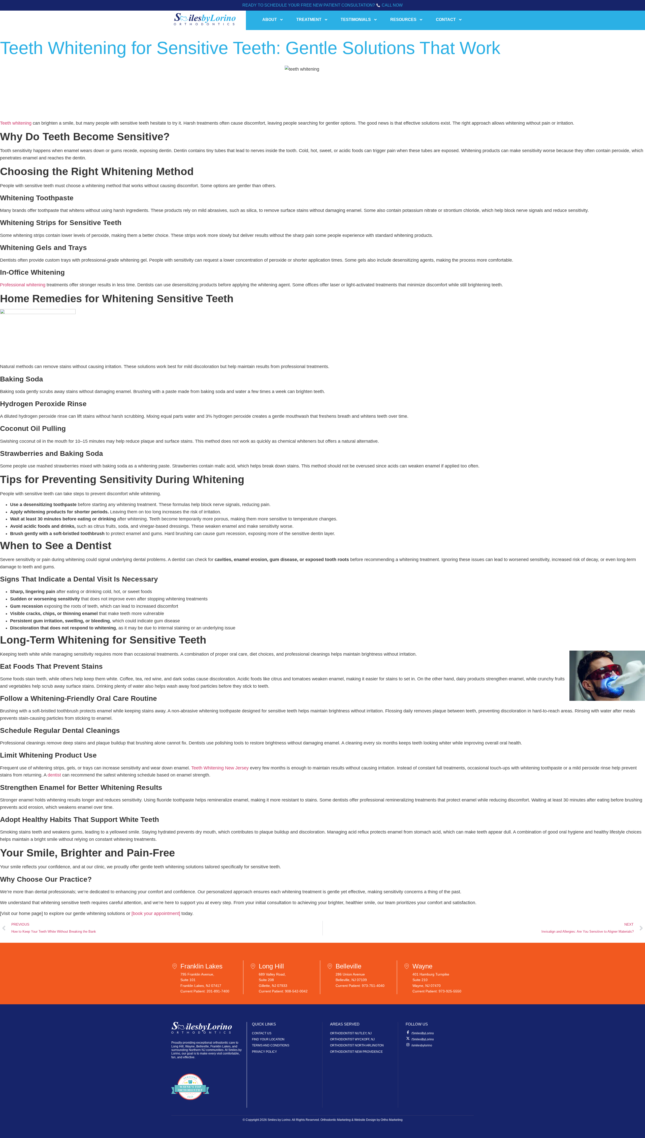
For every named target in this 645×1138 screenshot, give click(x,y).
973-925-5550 (450, 991)
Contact (446, 19)
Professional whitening (22, 284)
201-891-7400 (218, 991)
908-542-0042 (296, 991)
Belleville (348, 966)
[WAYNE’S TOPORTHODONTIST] (190, 1104)
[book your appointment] (156, 913)
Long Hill (271, 966)
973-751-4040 (373, 986)
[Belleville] (331, 966)
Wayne (422, 966)
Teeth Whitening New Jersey (220, 767)
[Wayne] (407, 966)
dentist (54, 775)
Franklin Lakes (201, 966)
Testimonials (356, 19)
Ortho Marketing (392, 1120)
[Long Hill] (254, 966)
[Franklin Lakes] (175, 966)
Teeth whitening (15, 123)
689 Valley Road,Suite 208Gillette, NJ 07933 (273, 980)
